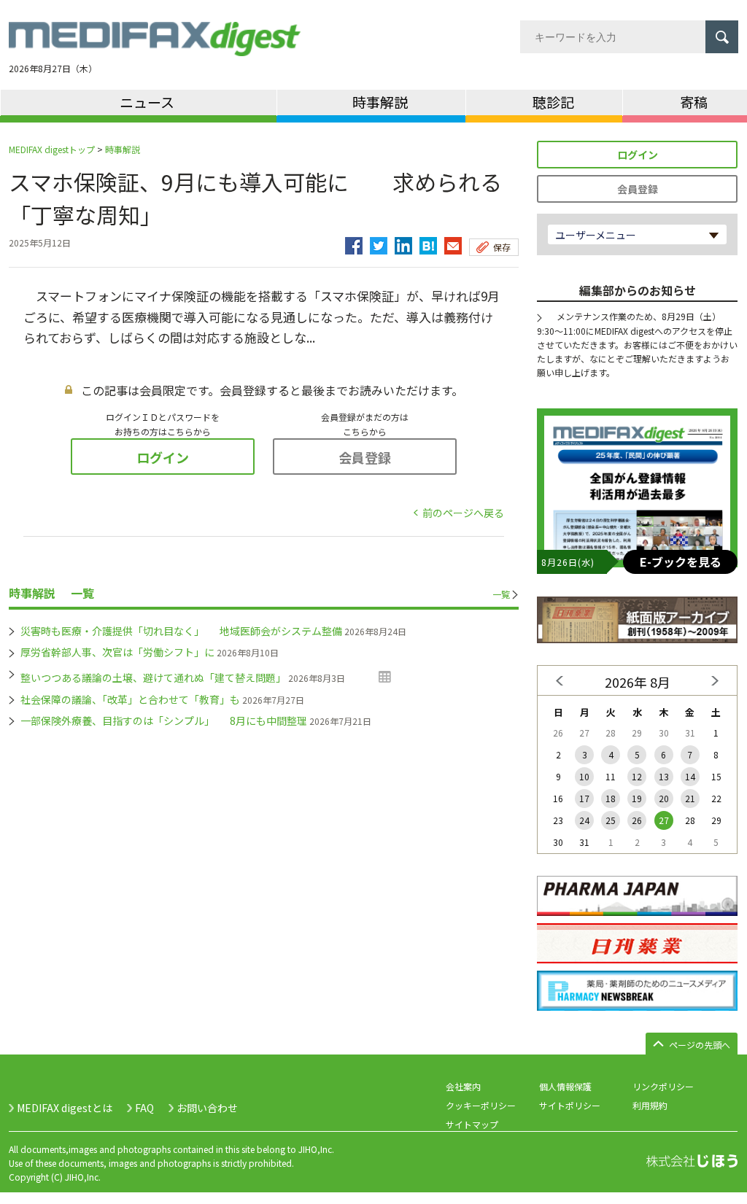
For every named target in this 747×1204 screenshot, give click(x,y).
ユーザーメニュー (595, 235)
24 (584, 820)
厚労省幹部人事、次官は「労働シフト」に (117, 652)
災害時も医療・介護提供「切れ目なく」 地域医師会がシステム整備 (181, 631)
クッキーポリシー (481, 1105)
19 (637, 798)
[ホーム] (155, 47)
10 (584, 776)
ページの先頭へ (699, 1044)
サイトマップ (472, 1124)
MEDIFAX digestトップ (52, 149)
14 (690, 776)
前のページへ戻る (463, 512)
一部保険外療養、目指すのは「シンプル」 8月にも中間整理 (163, 720)
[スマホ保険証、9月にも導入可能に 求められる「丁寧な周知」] (428, 242)
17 (584, 798)
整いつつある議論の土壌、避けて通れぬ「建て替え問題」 (153, 677)
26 (637, 820)
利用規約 (649, 1105)
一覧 (501, 594)
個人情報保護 (565, 1086)
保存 (502, 247)
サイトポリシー (569, 1105)
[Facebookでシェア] (354, 242)
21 (690, 798)
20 (664, 798)
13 (664, 776)
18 (610, 798)
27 (664, 820)
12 (637, 776)
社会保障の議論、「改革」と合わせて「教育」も (130, 699)
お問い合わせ (207, 1107)
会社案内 (463, 1086)
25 (610, 820)
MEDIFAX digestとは (64, 1107)
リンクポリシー (663, 1086)
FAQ (144, 1107)
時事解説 (122, 149)
